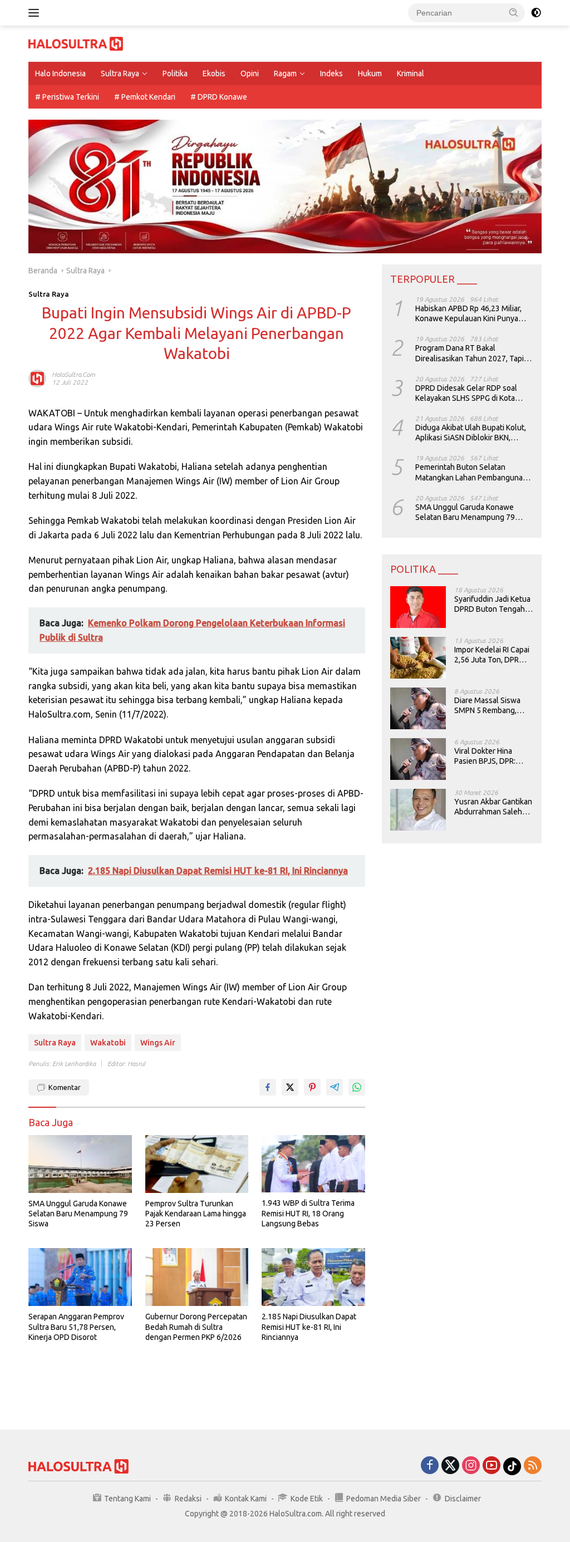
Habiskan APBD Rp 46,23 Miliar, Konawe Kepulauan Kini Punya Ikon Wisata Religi (468, 313)
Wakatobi (108, 1042)
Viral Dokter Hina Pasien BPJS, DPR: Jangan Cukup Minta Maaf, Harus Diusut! (489, 756)
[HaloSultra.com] (75, 42)
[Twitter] (450, 1466)
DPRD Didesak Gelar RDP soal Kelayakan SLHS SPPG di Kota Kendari (466, 393)
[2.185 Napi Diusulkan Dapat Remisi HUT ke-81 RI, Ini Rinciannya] (313, 1277)
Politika (175, 73)
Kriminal (410, 73)
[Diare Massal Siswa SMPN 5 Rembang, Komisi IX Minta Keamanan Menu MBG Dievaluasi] (418, 708)
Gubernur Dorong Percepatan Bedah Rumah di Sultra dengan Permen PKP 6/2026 (196, 1326)
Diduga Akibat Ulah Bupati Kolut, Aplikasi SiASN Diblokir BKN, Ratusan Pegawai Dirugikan (470, 433)
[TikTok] (512, 1466)
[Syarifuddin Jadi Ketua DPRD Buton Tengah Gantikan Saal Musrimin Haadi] (418, 607)
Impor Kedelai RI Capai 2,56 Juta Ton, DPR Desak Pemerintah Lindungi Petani (491, 655)
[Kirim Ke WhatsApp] (356, 1087)
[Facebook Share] (267, 1087)
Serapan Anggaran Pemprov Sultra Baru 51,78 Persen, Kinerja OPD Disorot (76, 1326)
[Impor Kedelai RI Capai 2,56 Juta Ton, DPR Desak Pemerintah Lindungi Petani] (418, 658)
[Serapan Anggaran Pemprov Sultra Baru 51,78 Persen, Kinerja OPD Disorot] (80, 1277)
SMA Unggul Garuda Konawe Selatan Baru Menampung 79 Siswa (78, 1213)
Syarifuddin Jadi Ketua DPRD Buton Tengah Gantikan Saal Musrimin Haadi (492, 604)
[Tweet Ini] (290, 1087)
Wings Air (157, 1042)
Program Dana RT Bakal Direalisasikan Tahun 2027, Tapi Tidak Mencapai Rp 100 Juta (469, 353)
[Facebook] (430, 1466)
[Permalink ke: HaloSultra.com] (37, 377)
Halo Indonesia (60, 73)
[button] (514, 12)
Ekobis (214, 73)
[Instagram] (471, 1466)
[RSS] (533, 1466)
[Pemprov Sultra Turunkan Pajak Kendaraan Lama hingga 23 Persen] (197, 1164)
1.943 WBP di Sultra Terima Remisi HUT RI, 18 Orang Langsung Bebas (308, 1213)
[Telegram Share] (334, 1087)
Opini (249, 73)
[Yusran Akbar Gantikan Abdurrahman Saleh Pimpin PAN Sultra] (418, 810)
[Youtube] (491, 1466)
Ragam (285, 73)
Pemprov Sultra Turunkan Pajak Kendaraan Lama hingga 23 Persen (195, 1213)
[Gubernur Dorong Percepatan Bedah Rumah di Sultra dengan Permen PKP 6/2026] (197, 1277)
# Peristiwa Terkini (67, 96)
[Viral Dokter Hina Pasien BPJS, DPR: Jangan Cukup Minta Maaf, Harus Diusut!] (418, 759)
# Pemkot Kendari (144, 96)
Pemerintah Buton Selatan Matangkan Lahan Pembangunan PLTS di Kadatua (471, 472)
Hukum (370, 73)
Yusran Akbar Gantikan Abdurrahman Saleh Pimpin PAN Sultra (493, 807)
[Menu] (35, 12)
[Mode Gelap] (536, 12)
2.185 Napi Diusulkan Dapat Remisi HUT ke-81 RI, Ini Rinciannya (309, 1326)
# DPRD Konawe (218, 96)
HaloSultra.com (73, 374)
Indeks (331, 73)
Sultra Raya (120, 73)
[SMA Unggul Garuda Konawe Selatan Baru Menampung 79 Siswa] (80, 1164)
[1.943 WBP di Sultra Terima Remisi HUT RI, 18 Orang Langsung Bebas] (313, 1164)
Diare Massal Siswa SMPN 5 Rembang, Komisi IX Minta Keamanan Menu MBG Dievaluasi (492, 705)
